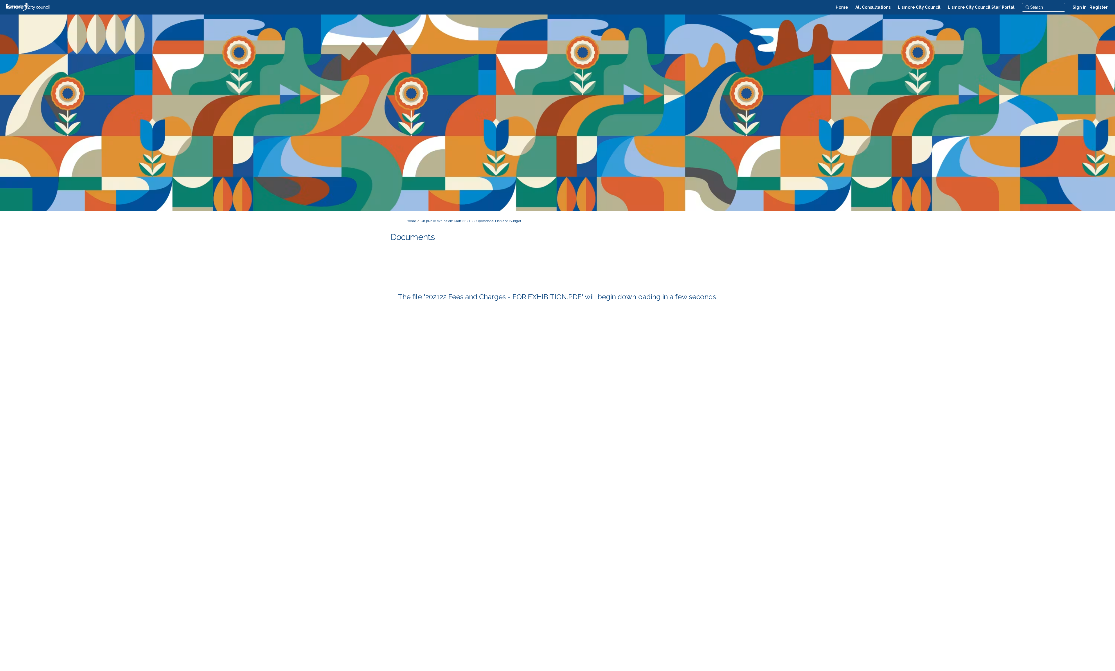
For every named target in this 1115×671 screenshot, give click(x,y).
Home (411, 221)
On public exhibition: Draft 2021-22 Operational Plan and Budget (471, 221)
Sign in (1080, 7)
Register (1098, 7)
